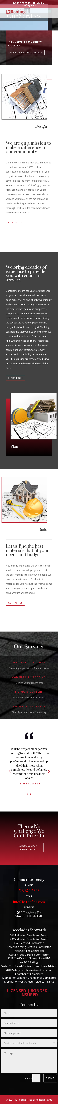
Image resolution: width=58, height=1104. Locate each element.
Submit (50, 1078)
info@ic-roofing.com (29, 902)
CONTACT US (15, 222)
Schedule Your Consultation (28, 847)
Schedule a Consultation (26, 52)
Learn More (15, 377)
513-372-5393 (29, 891)
